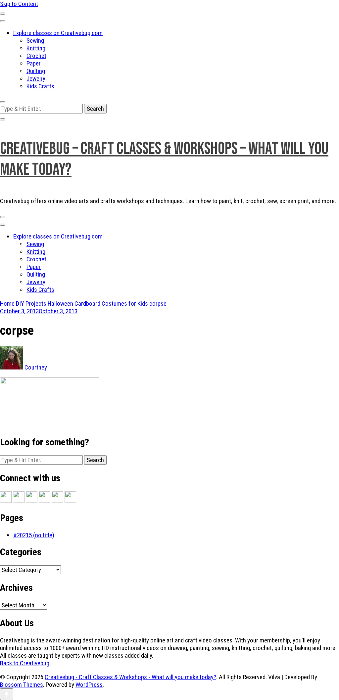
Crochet (36, 56)
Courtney (35, 367)
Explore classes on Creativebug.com (58, 33)
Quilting (35, 71)
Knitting (35, 48)
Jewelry (35, 78)
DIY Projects (31, 303)
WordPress (89, 684)
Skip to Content (19, 4)
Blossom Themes (21, 684)
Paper (33, 63)
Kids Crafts (40, 86)
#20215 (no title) (33, 535)
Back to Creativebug (24, 663)
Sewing (35, 40)
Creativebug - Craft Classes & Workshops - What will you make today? (130, 677)
